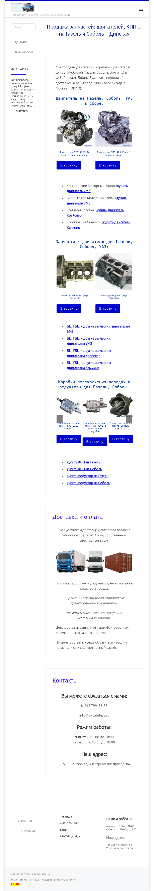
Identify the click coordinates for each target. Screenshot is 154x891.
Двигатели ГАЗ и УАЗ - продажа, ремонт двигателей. (46, 880)
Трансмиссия (24, 52)
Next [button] (129, 138)
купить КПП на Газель (83, 462)
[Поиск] (31, 27)
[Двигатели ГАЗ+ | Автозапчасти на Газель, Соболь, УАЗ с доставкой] (23, 6)
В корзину (69, 165)
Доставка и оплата (78, 516)
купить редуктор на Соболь (88, 483)
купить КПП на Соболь (84, 469)
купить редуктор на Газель (87, 476)
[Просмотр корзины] (131, 9)
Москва (122, 844)
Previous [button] (60, 138)
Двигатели (22, 42)
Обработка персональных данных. (31, 874)
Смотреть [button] (22, 110)
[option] (75, 139)
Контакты (65, 680)
